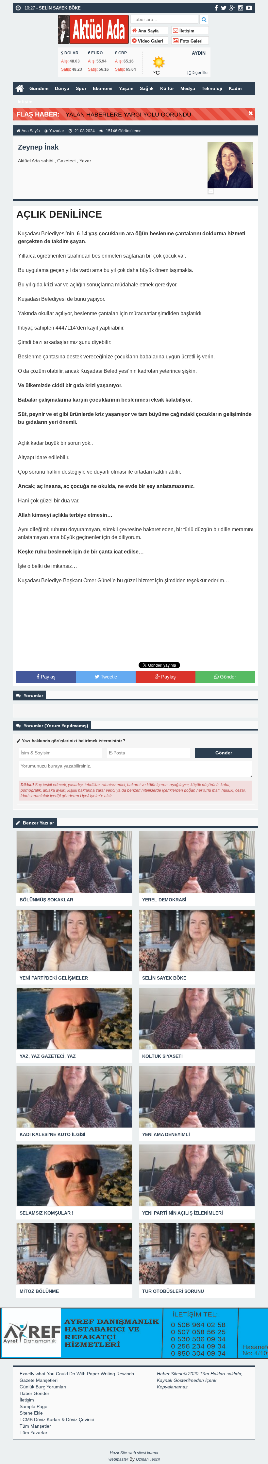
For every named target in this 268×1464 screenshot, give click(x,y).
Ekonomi (102, 88)
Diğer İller (200, 72)
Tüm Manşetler (35, 1426)
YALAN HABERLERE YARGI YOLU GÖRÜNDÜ (128, 114)
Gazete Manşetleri (39, 1380)
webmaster (118, 1459)
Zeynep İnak (38, 147)
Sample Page (33, 1406)
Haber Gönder (34, 1393)
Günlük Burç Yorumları (43, 1386)
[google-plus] (232, 7)
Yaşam (126, 88)
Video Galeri (150, 41)
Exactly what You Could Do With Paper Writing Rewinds (77, 1373)
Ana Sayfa (148, 31)
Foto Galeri (191, 41)
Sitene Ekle (31, 1413)
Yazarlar (56, 131)
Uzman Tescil (148, 1459)
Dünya (62, 88)
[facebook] (216, 7)
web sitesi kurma (143, 1453)
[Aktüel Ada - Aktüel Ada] (93, 29)
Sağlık (147, 88)
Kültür (167, 88)
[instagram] (240, 7)
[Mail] (211, 191)
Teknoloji (212, 88)
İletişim (186, 31)
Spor (81, 88)
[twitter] (223, 7)
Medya (187, 88)
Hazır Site (118, 1453)
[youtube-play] (249, 7)
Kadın (235, 88)
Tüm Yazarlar (33, 1432)
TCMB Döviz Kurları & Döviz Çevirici (57, 1419)
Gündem (38, 88)
